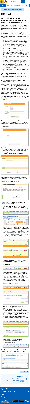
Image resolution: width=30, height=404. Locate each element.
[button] (27, 1)
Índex (5, 401)
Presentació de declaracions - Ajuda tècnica (13, 9)
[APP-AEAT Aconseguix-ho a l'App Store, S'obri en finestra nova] (21, 400)
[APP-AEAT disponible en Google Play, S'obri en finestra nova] (15, 400)
